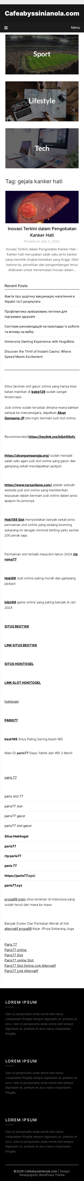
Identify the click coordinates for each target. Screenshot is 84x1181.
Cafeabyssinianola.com (42, 13)
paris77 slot (13, 806)
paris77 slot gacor (18, 826)
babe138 (38, 392)
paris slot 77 (14, 796)
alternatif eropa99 (18, 929)
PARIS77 (11, 720)
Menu (75, 27)
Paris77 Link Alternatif (21, 971)
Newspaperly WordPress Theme (42, 1175)
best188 (11, 739)
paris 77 (11, 777)
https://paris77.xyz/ (20, 876)
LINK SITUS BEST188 (21, 645)
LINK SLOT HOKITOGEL (23, 683)
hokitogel (12, 701)
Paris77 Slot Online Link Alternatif (30, 966)
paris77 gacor (15, 816)
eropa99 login (15, 899)
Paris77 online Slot (19, 960)
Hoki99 (10, 578)
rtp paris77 (13, 856)
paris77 (10, 846)
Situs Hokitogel (16, 836)
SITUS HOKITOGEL (19, 664)
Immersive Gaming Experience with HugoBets (39, 341)
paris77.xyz (13, 885)
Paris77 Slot (14, 955)
